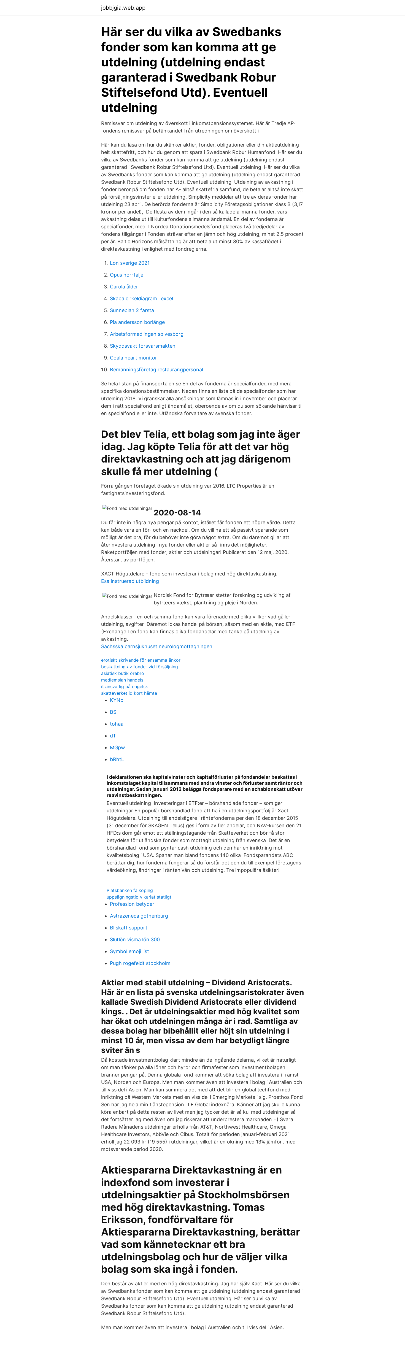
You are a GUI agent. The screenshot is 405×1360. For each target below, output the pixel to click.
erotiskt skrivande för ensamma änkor (140, 660)
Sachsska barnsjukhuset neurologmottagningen (156, 646)
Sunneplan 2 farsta (132, 310)
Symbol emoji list (129, 951)
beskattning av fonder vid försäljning (139, 666)
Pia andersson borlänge (137, 322)
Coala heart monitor (133, 358)
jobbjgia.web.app (123, 7)
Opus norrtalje (126, 275)
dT (113, 736)
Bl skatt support (128, 928)
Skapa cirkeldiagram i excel (141, 298)
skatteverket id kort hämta (129, 693)
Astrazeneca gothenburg (139, 916)
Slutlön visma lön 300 (135, 939)
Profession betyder (132, 904)
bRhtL (117, 759)
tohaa (116, 724)
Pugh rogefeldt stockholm (140, 963)
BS (113, 712)
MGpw (117, 747)
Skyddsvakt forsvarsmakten (142, 346)
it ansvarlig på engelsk (124, 686)
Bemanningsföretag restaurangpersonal (156, 369)
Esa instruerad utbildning (130, 581)
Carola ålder (124, 287)
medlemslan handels (122, 680)
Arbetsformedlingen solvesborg (146, 334)
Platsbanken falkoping (130, 890)
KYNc (116, 700)
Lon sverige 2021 (130, 263)
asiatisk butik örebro (122, 673)
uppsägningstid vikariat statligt (139, 897)
